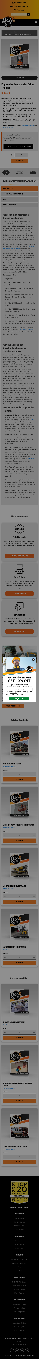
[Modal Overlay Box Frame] (19, 679)
